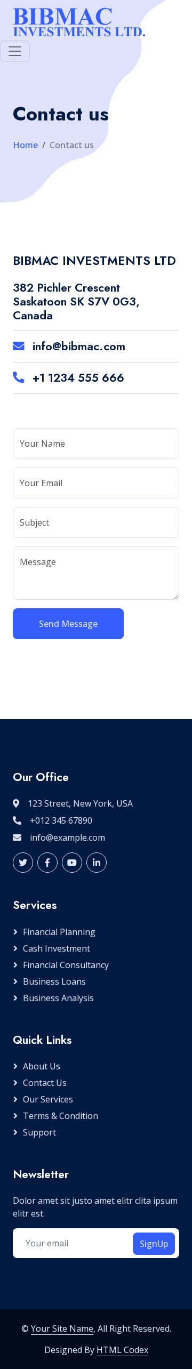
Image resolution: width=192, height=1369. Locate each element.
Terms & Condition (60, 1116)
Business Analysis (58, 998)
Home (25, 145)
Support (39, 1132)
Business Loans (54, 981)
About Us (41, 1066)
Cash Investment (56, 948)
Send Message (68, 624)
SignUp (154, 1244)
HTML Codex (122, 1350)
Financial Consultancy (66, 965)
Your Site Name (62, 1328)
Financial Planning (59, 932)
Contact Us (45, 1083)
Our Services (48, 1099)
